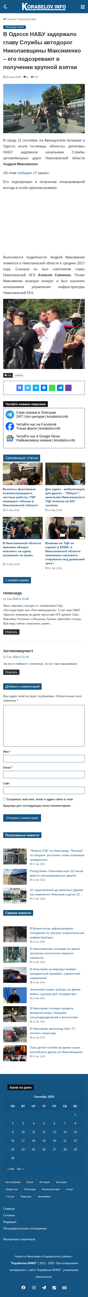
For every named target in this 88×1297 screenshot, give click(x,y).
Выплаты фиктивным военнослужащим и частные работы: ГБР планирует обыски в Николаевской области (20, 497)
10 (23, 1132)
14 (64, 1132)
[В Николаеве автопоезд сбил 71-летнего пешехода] (15, 1034)
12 (44, 1132)
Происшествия (27, 19)
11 (33, 1132)
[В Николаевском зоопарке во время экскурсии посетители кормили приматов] (15, 955)
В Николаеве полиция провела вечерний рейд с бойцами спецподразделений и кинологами (54, 1013)
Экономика (44, 1196)
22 (75, 1140)
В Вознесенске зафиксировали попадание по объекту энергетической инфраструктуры (57, 933)
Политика (30, 1189)
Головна (9, 1215)
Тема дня (25, 1196)
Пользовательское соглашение (25, 1228)
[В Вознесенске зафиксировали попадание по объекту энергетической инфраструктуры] (15, 934)
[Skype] (36, 388)
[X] (28, 388)
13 (54, 1132)
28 (64, 1149)
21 (64, 1140)
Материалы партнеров (19, 1239)
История (45, 1182)
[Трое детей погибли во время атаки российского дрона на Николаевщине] (15, 1053)
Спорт (69, 1189)
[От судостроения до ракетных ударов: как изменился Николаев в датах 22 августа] (15, 896)
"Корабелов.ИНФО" (23, 1263)
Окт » (20, 1169)
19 (44, 1140)
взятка (18, 375)
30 (12, 1158)
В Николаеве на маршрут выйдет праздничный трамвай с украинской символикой (55, 973)
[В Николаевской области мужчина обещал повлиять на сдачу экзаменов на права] (23, 528)
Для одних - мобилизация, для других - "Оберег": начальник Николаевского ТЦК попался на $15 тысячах (65, 497)
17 (23, 1140)
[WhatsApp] (52, 388)
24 (23, 1149)
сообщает (24, 173)
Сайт (6, 783)
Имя (7, 751)
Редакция (9, 1221)
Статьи (10, 1196)
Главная (11, 19)
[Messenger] (44, 388)
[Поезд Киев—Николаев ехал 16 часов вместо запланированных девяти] (15, 877)
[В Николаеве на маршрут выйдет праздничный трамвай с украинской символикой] (15, 975)
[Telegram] (60, 388)
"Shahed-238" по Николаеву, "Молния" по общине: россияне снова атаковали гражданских (57, 855)
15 (75, 1132)
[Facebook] (19, 388)
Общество (12, 1189)
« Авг (10, 1169)
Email (8, 767)
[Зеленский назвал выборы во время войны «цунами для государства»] (15, 995)
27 (54, 1149)
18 (33, 1140)
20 (54, 1140)
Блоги (30, 1182)
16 (12, 1140)
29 (75, 1149)
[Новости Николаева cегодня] (44, 6)
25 (33, 1149)
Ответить (11, 632)
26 (44, 1149)
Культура (61, 1182)
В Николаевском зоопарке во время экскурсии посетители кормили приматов (55, 953)
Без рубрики (13, 1182)
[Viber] (68, 388)
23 (12, 1149)
